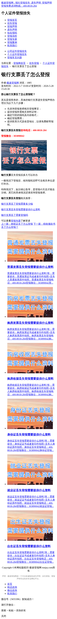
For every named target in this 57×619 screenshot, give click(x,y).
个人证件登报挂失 (17, 54)
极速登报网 (13, 82)
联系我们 (12, 45)
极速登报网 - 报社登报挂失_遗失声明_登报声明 (26, 2)
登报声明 (12, 26)
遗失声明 (12, 29)
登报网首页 (19, 63)
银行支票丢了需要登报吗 (14, 215)
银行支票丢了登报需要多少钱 (17, 204)
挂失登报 (12, 23)
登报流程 (12, 36)
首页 (9, 584)
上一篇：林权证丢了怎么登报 (17, 224)
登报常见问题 (14, 57)
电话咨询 (12, 587)
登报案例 (12, 42)
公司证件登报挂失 (17, 51)
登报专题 (12, 39)
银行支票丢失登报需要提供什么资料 (20, 209)
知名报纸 (12, 32)
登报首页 (12, 20)
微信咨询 (12, 590)
